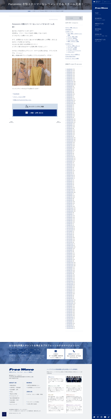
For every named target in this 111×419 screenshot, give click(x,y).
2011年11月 (70, 328)
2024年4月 (69, 112)
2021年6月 (69, 165)
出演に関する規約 (32, 404)
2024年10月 (70, 103)
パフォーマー (71, 52)
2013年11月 (70, 301)
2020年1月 (69, 187)
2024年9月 (69, 105)
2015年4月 (69, 275)
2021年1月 (69, 173)
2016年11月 (70, 245)
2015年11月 (70, 264)
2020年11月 (70, 176)
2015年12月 (70, 262)
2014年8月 (69, 287)
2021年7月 (69, 164)
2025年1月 (69, 98)
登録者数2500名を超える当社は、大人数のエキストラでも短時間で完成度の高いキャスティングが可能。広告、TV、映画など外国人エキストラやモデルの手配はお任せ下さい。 (74, 398)
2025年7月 (69, 89)
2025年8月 (69, 87)
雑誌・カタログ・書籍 (73, 41)
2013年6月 (69, 309)
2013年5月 (69, 311)
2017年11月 (70, 228)
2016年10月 (70, 247)
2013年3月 (69, 314)
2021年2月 (69, 172)
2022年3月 (69, 151)
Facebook (16, 93)
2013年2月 (69, 315)
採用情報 (12, 402)
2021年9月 (69, 161)
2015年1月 (69, 279)
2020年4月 (69, 183)
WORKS (98, 29)
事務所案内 (13, 385)
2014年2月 (69, 297)
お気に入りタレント (98, 2)
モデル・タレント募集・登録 (35, 394)
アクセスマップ (14, 396)
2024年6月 (69, 109)
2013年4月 (69, 312)
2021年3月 (69, 170)
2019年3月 (69, 203)
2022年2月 (69, 153)
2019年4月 (69, 201)
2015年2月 (69, 278)
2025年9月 (69, 86)
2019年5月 (69, 200)
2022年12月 (70, 137)
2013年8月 (69, 306)
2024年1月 (69, 117)
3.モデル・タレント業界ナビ (72, 54)
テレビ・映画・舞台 (73, 36)
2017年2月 (69, 240)
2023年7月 (69, 126)
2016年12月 (70, 243)
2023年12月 (70, 119)
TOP (98, 13)
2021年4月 (69, 169)
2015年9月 (69, 267)
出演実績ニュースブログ (34, 387)
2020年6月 (69, 181)
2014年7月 (69, 289)
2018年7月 (69, 215)
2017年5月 (69, 236)
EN (109, 1)
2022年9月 (69, 142)
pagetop (4, 414)
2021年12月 (70, 156)
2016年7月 (69, 251)
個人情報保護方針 (14, 398)
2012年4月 (69, 325)
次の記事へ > (58, 122)
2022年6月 (69, 147)
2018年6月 (69, 217)
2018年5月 (69, 219)
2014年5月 (69, 292)
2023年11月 (70, 120)
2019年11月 (70, 190)
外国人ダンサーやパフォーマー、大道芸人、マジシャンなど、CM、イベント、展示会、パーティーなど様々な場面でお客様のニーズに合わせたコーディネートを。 (74, 408)
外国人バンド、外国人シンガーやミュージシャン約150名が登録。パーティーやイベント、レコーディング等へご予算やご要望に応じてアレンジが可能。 (56, 407)
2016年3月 (69, 258)
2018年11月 (70, 209)
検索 (80, 18)
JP (105, 1)
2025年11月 (70, 83)
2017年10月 (70, 229)
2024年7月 (69, 108)
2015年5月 (69, 273)
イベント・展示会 (72, 38)
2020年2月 (69, 186)
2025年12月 (70, 81)
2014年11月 (70, 282)
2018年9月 (69, 212)
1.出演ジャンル (35, 11)
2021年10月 (70, 159)
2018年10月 (70, 211)
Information (68, 29)
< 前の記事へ (11, 122)
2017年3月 (69, 239)
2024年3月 (69, 114)
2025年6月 (69, 91)
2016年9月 (69, 248)
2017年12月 (70, 226)
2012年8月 (69, 321)
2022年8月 (69, 144)
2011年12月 (70, 326)
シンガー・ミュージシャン (74, 50)
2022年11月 (70, 139)
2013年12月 (70, 300)
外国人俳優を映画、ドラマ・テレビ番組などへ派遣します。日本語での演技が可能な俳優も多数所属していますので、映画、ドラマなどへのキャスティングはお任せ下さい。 (56, 398)
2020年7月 (69, 180)
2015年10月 (70, 265)
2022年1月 (69, 155)
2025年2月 (69, 97)
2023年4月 (69, 131)
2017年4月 (69, 237)
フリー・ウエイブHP (19, 96)
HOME (29, 11)
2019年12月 (70, 189)
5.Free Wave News (70, 56)
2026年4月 (69, 75)
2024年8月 (69, 106)
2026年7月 (69, 70)
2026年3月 (69, 77)
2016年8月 (69, 250)
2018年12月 (70, 208)
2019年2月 (69, 204)
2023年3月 (69, 133)
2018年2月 (69, 223)
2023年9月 (69, 123)
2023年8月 (69, 125)
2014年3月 (69, 295)
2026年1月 (69, 80)
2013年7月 (69, 307)
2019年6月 (69, 198)
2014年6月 (69, 290)
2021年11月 (70, 158)
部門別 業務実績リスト (34, 385)
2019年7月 (69, 197)
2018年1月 (69, 225)
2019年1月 (69, 206)
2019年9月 (69, 194)
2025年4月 (69, 94)
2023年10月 (70, 122)
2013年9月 (69, 304)
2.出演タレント (69, 43)
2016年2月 (69, 259)
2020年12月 (70, 175)
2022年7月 (69, 145)
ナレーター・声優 (72, 47)
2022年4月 (69, 150)
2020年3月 (69, 184)
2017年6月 (69, 234)
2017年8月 (69, 231)
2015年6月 (69, 272)
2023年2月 (69, 134)
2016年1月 (69, 261)
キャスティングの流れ (33, 402)
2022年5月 (69, 148)
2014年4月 (69, 293)
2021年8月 (69, 162)
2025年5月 (69, 92)
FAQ (11, 391)
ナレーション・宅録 (73, 39)
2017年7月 (69, 233)
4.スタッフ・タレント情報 (72, 58)
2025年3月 (69, 95)
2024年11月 (70, 102)
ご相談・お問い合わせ (36, 113)
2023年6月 (69, 128)
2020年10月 (70, 178)
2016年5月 (69, 254)
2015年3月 (69, 276)
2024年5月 (69, 111)
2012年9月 (69, 320)
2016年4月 (69, 256)
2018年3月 (69, 222)
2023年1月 (69, 136)
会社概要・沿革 (14, 389)
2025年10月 (70, 84)
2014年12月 (70, 281)
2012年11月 (70, 318)
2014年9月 (69, 286)
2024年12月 (70, 100)
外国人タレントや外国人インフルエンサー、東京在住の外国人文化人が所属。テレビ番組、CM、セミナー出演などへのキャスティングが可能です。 (74, 388)
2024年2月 (69, 116)
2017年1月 (69, 242)
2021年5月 (69, 167)
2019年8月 (69, 195)
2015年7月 (69, 270)
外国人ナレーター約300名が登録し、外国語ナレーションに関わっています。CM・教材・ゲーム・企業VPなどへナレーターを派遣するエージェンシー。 (56, 388)
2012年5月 (69, 323)
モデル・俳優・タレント (71, 27)
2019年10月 (70, 192)
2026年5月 (69, 73)
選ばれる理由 (13, 393)
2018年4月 (69, 220)
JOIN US (101, 35)
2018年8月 (69, 214)
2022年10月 (70, 141)
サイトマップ (13, 404)
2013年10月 (70, 303)
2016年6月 (69, 253)
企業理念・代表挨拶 (15, 387)
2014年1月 (69, 298)
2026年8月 (69, 69)
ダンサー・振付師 (72, 49)
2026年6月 (69, 72)
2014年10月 (70, 284)
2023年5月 (69, 130)
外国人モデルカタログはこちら (22, 100)
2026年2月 (69, 78)
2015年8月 (69, 268)
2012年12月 (70, 317)
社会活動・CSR (14, 400)
